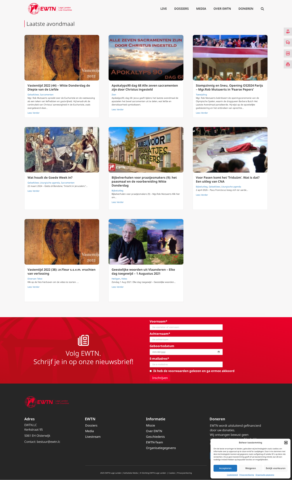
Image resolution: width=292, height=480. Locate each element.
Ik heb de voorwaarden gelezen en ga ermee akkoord (194, 371)
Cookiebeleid (232, 474)
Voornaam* (158, 321)
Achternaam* (160, 334)
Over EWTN (222, 9)
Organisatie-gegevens (264, 474)
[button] (285, 442)
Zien (114, 94)
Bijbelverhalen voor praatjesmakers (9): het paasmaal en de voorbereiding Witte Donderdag (144, 181)
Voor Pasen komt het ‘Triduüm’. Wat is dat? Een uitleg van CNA (227, 179)
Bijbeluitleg (117, 190)
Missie (150, 425)
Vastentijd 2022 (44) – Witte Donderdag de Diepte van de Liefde (59, 87)
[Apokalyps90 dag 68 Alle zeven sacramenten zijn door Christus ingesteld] (146, 58)
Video (124, 278)
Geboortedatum (162, 346)
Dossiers (181, 9)
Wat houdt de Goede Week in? (50, 177)
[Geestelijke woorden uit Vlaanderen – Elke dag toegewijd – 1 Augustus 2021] (146, 242)
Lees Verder (34, 112)
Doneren (245, 9)
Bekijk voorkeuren (275, 468)
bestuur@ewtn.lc (48, 442)
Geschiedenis (155, 437)
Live (163, 9)
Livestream (93, 437)
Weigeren (250, 468)
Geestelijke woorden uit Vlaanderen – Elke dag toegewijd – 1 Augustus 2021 (143, 271)
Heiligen (116, 278)
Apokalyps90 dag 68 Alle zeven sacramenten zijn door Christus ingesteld (145, 87)
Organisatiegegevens (161, 448)
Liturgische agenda (50, 182)
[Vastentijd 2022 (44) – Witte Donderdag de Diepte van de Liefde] (61, 58)
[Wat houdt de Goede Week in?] (61, 150)
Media (201, 9)
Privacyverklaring (246, 474)
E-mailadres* (159, 359)
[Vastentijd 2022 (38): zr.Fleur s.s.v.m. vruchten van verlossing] (61, 242)
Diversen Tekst (35, 278)
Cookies (172, 473)
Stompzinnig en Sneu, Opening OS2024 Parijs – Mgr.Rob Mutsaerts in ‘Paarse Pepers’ (229, 87)
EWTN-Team (154, 442)
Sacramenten (47, 94)
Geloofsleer (33, 94)
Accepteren (225, 468)
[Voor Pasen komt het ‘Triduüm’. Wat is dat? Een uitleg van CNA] (230, 150)
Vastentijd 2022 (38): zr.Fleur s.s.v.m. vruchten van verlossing (62, 271)
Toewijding (201, 94)
